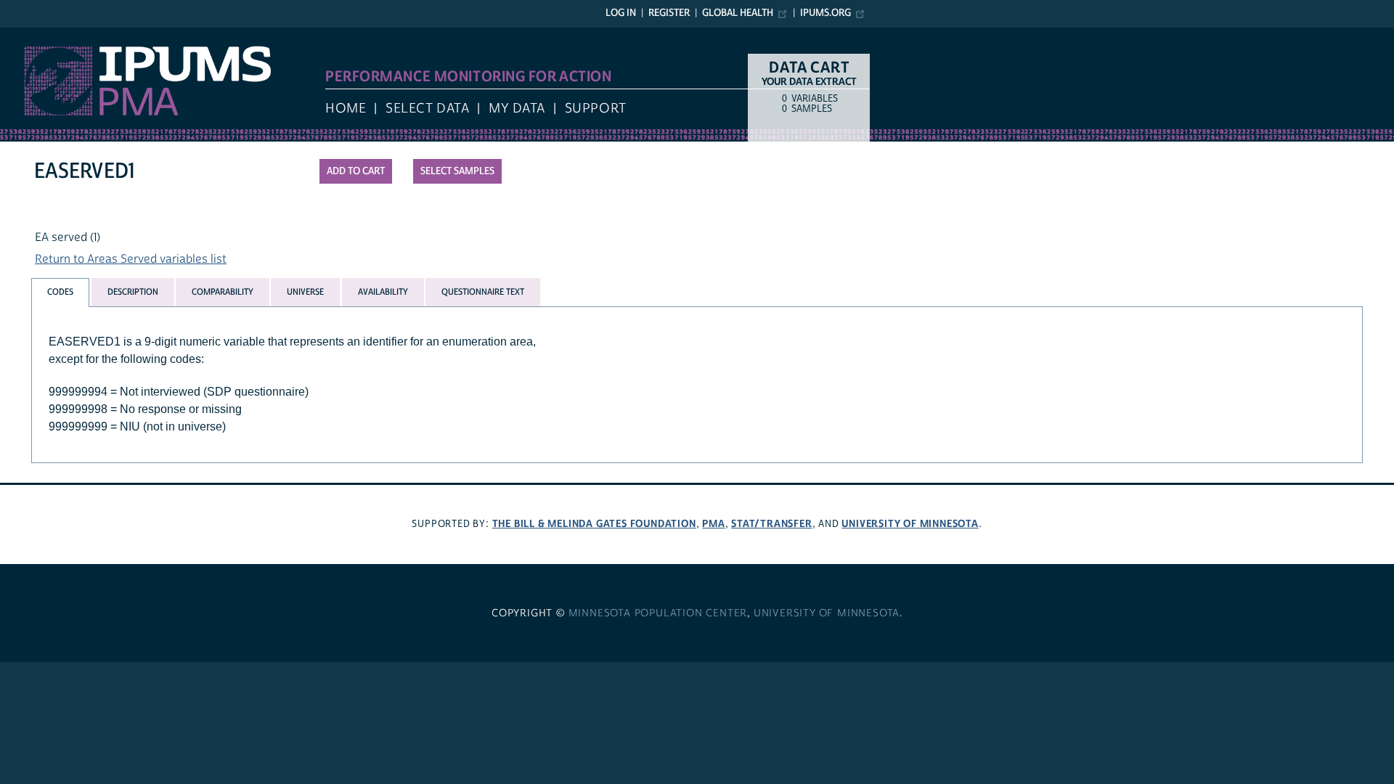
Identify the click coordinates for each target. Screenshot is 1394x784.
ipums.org (825, 13)
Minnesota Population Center (658, 613)
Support (596, 108)
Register (669, 13)
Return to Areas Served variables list (131, 259)
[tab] (60, 292)
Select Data (427, 108)
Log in (621, 13)
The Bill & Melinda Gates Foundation (594, 524)
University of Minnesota (909, 524)
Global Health (737, 13)
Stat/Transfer (771, 524)
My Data (517, 108)
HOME (345, 108)
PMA (713, 524)
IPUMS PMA (31, 35)
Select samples (457, 171)
